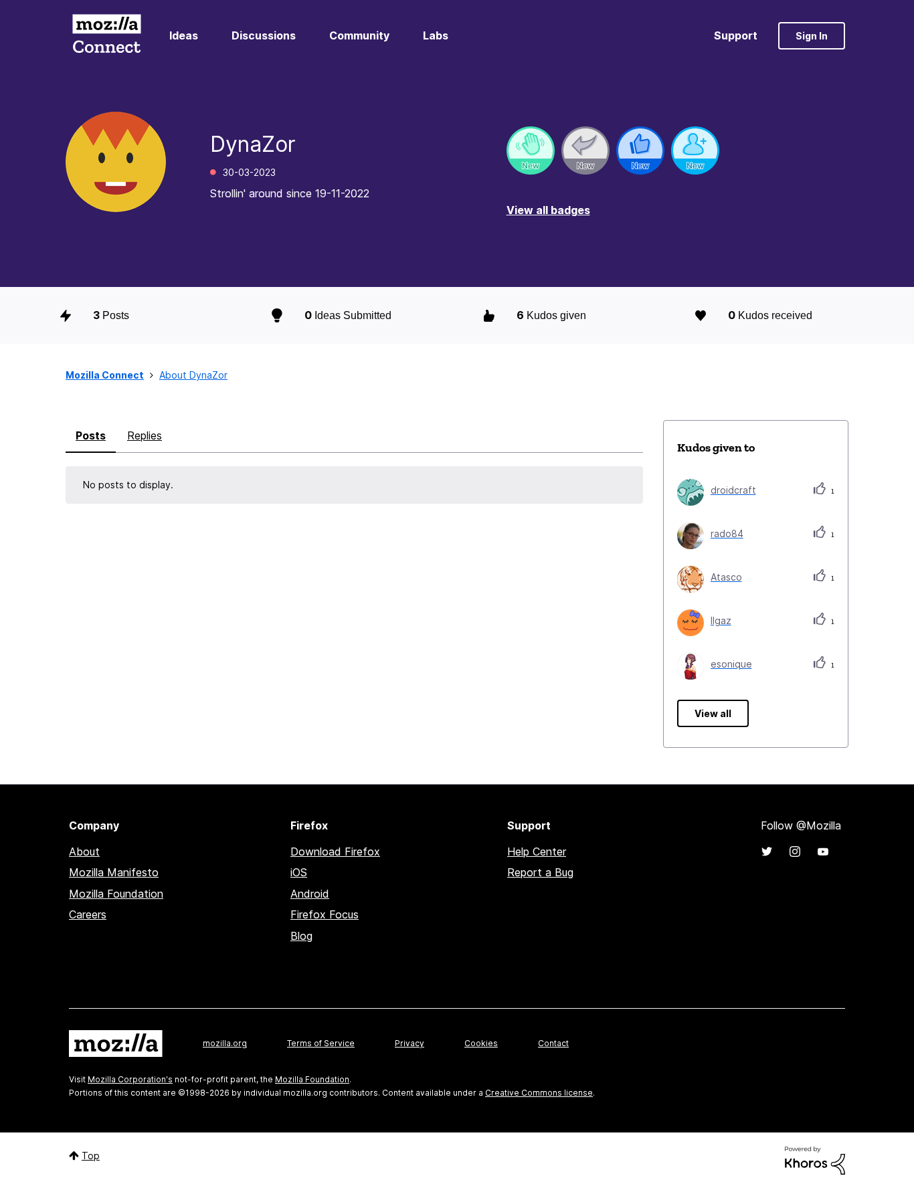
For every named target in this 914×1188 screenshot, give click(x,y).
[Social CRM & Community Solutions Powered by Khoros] (815, 1159)
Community (359, 35)
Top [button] (91, 1155)
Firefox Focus (324, 914)
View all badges (548, 210)
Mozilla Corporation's (130, 1079)
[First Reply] (585, 150)
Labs (435, 35)
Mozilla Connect (106, 36)
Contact (553, 1043)
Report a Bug (540, 872)
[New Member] (695, 150)
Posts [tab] (91, 435)
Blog (301, 936)
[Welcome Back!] (531, 150)
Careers (87, 914)
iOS (298, 872)
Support (735, 35)
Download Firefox (335, 851)
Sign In (812, 35)
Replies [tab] (144, 435)
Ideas (183, 35)
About (84, 851)
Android (309, 893)
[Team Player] (640, 150)
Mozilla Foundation (116, 893)
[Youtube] (823, 852)
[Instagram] (795, 852)
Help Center (536, 851)
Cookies (481, 1043)
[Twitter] (767, 852)
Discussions (264, 35)
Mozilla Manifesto (114, 872)
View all (713, 713)
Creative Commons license (539, 1093)
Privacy (409, 1043)
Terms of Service (321, 1043)
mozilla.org (225, 1043)
